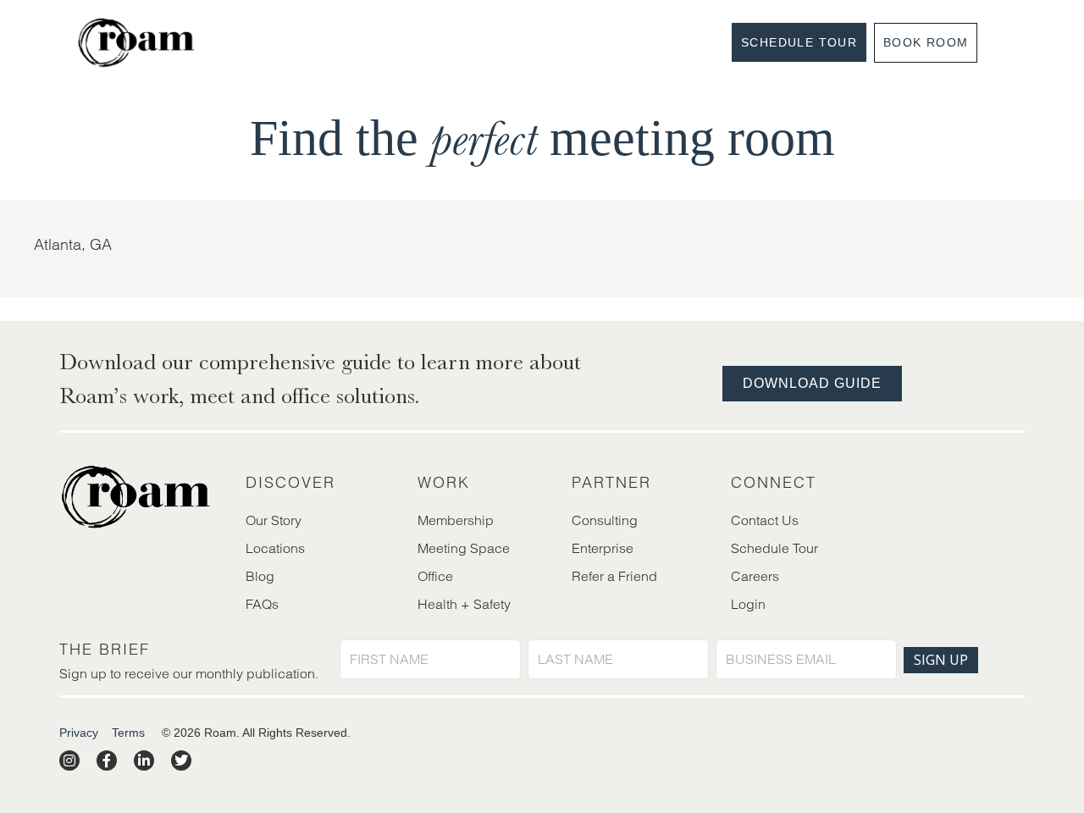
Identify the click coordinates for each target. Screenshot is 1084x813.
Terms (128, 732)
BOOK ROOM (926, 42)
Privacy (78, 732)
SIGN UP (941, 659)
